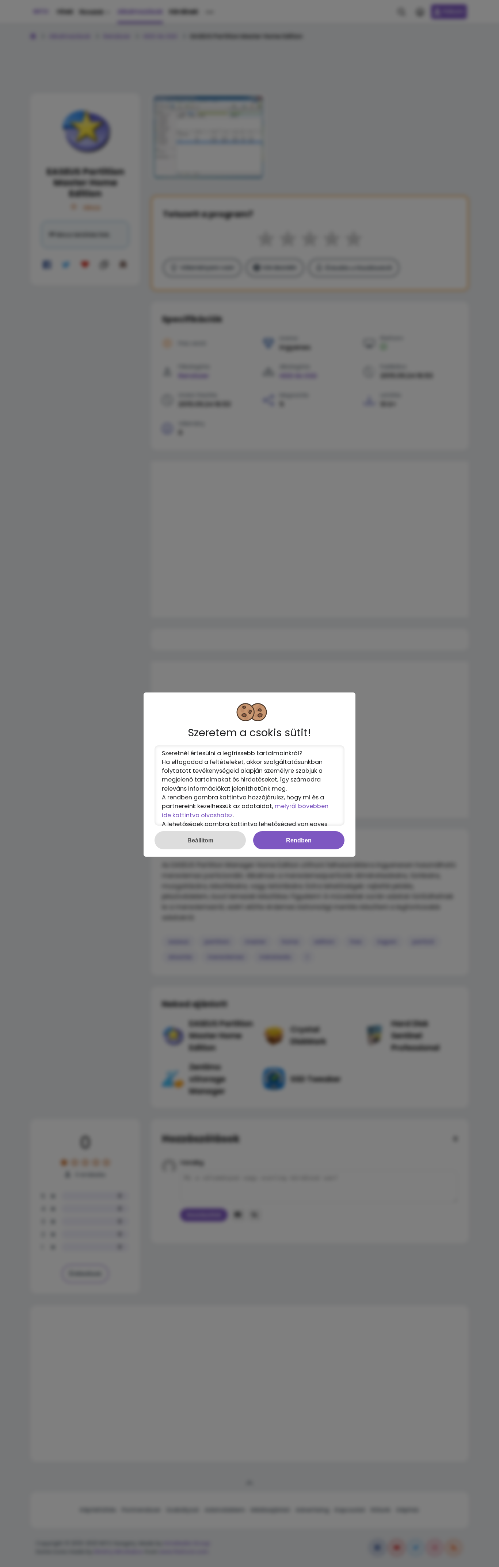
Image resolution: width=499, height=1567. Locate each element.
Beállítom (200, 840)
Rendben (299, 840)
